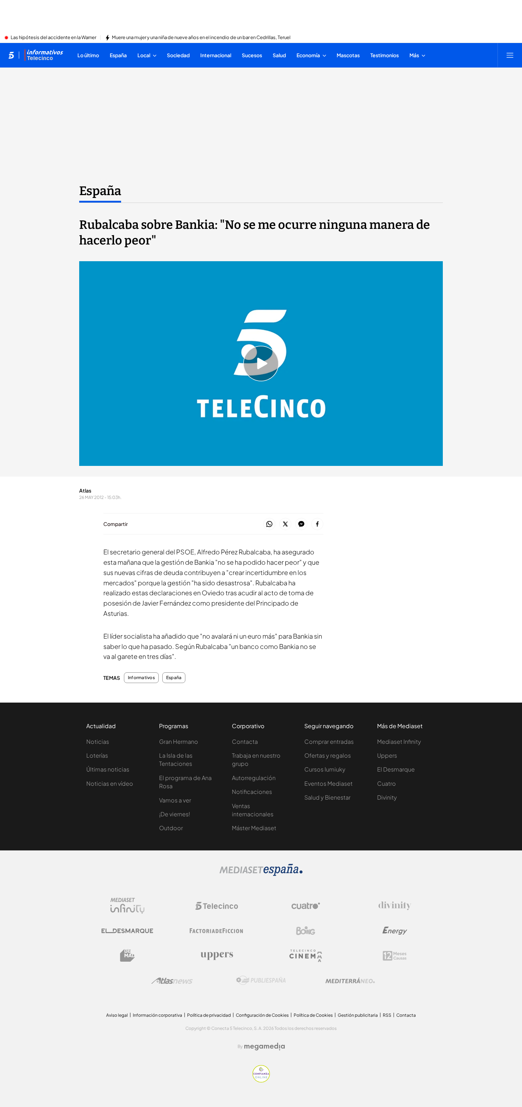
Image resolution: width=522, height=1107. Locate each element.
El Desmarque (396, 769)
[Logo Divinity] (395, 906)
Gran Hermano (178, 741)
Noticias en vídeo (109, 783)
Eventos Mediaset (328, 783)
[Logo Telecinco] (216, 906)
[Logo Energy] (394, 931)
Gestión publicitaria (358, 1015)
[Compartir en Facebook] (317, 524)
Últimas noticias (107, 769)
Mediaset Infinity (399, 741)
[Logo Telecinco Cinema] (305, 955)
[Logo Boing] (305, 931)
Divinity (387, 797)
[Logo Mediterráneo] (350, 980)
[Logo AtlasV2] (172, 980)
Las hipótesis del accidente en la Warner (53, 38)
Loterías (97, 755)
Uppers (387, 755)
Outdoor (171, 828)
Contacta (245, 741)
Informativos (141, 678)
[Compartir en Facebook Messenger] (301, 524)
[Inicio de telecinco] (11, 55)
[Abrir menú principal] (509, 55)
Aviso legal (117, 1015)
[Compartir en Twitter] (285, 524)
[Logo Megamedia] (264, 1046)
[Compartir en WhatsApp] (269, 524)
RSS (387, 1015)
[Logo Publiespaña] (261, 980)
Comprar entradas (329, 741)
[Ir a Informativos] (43, 55)
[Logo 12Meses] (395, 956)
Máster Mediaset (254, 828)
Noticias (97, 741)
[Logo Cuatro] (306, 906)
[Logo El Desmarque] (127, 931)
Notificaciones (252, 791)
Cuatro (386, 783)
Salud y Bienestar (327, 797)
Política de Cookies (313, 1015)
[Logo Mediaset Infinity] (127, 906)
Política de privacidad (209, 1015)
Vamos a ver (175, 800)
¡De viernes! (174, 814)
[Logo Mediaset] (261, 874)
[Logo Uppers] (217, 955)
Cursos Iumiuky (325, 769)
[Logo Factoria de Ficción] (217, 931)
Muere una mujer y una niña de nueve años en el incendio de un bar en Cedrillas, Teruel (201, 38)
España (100, 190)
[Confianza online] (261, 1080)
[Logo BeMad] (127, 955)
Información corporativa (157, 1015)
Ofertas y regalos (327, 755)
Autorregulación (254, 777)
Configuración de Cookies (262, 1015)
